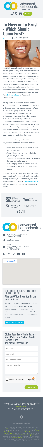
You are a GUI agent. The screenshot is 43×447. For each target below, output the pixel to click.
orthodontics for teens (30, 432)
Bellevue (8, 429)
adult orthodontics (8, 433)
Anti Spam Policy (20, 408)
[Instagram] (14, 254)
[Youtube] (18, 254)
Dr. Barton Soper (13, 95)
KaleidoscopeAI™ (21, 406)
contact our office (31, 181)
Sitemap (10, 408)
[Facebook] (4, 254)
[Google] (9, 254)
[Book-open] (23, 254)
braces (14, 435)
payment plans (17, 437)
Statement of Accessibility (22, 409)
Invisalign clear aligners (26, 435)
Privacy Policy (30, 408)
